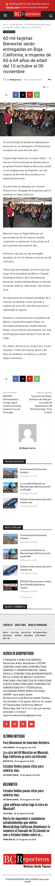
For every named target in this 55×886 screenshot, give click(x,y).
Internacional (9, 507)
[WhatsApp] (37, 95)
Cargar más (26, 597)
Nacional (8, 813)
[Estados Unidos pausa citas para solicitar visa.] (10, 503)
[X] (23, 95)
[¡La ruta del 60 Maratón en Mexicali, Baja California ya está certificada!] (10, 487)
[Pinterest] (30, 95)
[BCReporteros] (5, 79)
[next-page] (10, 513)
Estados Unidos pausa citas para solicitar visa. (23, 793)
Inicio (5, 24)
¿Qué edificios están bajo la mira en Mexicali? (25, 807)
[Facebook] (16, 95)
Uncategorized (16, 24)
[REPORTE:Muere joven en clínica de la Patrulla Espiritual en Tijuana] (10, 585)
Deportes (7, 491)
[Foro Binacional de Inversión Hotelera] (10, 473)
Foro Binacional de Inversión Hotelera (26, 743)
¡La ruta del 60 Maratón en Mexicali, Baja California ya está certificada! (35, 486)
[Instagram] (14, 724)
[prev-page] (5, 513)
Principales (9, 839)
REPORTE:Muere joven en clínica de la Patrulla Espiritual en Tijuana (35, 584)
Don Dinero (8, 477)
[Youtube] (31, 724)
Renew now (12, 7)
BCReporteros (15, 79)
